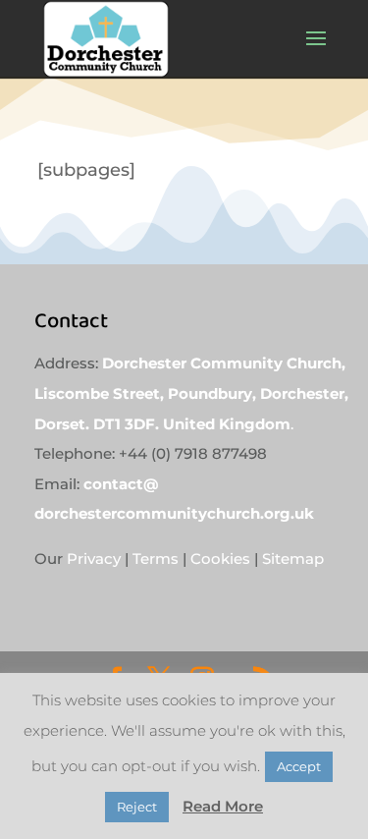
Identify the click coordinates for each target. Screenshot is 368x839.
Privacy (96, 558)
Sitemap (291, 558)
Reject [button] (137, 806)
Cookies (220, 558)
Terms (156, 558)
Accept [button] (299, 766)
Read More (223, 806)
